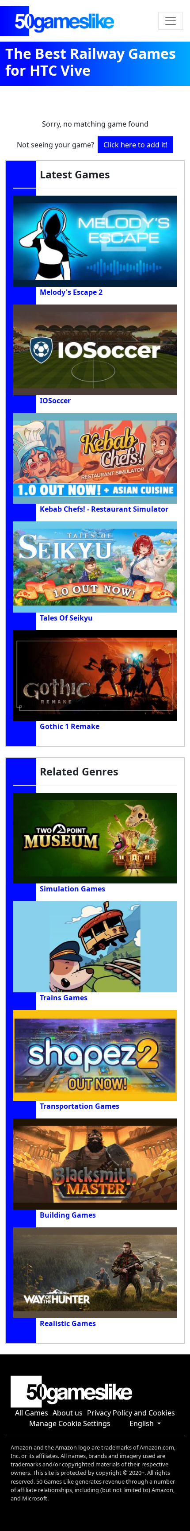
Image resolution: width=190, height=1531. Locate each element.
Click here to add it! (135, 145)
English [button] (142, 1423)
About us (68, 1413)
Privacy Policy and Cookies (131, 1413)
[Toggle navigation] (170, 21)
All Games (31, 1413)
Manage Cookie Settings (69, 1423)
